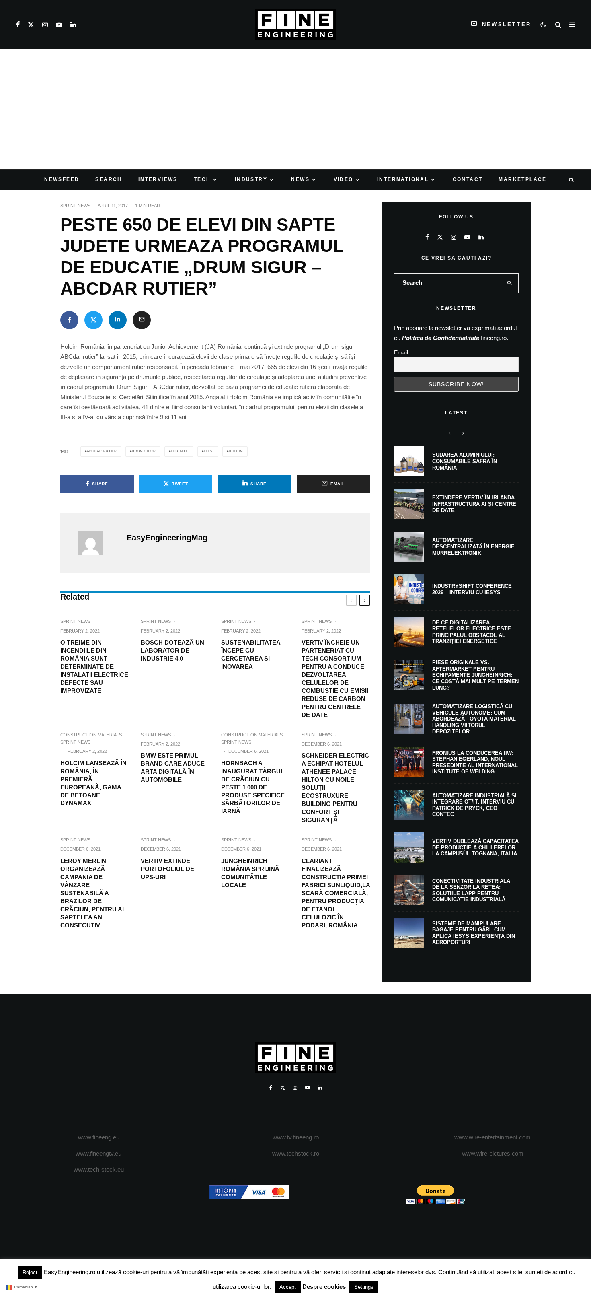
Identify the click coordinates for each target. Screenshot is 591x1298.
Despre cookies (324, 1286)
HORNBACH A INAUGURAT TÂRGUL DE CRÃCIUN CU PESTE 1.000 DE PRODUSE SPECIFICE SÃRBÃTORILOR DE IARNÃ (253, 787)
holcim (236, 451)
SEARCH (108, 179)
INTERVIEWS (158, 179)
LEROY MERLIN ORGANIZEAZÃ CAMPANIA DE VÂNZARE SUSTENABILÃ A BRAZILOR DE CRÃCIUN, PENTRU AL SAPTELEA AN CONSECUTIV (93, 893)
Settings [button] (363, 1287)
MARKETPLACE (522, 179)
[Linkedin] (73, 24)
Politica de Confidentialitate (440, 337)
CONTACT (468, 179)
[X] (31, 24)
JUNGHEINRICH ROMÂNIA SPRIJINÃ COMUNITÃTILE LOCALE (250, 872)
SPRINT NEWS (75, 205)
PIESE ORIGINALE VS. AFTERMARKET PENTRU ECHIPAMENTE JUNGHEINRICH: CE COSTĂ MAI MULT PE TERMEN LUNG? (475, 674)
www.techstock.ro (295, 1153)
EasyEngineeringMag (167, 537)
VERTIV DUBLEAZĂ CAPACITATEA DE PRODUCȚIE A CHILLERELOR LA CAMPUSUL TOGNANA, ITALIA (475, 847)
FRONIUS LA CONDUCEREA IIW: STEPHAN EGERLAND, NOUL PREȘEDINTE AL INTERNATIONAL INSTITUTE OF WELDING (475, 762)
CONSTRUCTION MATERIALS (91, 734)
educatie (180, 451)
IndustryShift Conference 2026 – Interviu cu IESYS (472, 589)
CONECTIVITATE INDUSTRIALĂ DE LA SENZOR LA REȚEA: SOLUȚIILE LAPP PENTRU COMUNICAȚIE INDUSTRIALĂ (471, 890)
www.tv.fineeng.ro (296, 1137)
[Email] (142, 320)
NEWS (300, 179)
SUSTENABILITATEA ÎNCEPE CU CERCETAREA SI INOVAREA (250, 654)
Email (401, 352)
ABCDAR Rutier (102, 451)
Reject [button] (30, 1272)
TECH (202, 179)
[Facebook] (18, 24)
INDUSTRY (251, 179)
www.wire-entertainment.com (492, 1137)
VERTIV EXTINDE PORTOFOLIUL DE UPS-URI (167, 868)
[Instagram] (45, 24)
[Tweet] (93, 320)
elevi (209, 451)
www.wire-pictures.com (492, 1153)
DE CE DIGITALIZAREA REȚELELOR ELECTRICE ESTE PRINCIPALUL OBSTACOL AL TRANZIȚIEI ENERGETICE (471, 632)
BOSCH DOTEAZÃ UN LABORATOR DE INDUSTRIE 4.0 (172, 650)
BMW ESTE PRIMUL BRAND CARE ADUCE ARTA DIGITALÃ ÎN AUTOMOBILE (173, 767)
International (403, 179)
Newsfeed (61, 179)
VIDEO (343, 179)
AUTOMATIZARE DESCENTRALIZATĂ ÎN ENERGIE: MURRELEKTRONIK (474, 546)
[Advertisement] (295, 109)
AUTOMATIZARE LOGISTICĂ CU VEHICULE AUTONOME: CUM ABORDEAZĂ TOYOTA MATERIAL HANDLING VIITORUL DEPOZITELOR (474, 718)
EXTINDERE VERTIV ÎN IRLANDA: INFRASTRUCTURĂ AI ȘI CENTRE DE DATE (474, 503)
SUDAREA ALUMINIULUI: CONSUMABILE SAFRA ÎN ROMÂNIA (464, 461)
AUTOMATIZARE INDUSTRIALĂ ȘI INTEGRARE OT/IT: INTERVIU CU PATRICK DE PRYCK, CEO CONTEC (474, 805)
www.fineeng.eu (98, 1137)
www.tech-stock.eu (99, 1169)
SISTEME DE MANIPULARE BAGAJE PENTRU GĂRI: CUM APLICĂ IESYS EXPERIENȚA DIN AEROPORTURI (473, 933)
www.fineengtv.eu (98, 1153)
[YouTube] (59, 24)
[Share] (69, 320)
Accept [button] (287, 1287)
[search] (509, 283)
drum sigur (144, 451)
